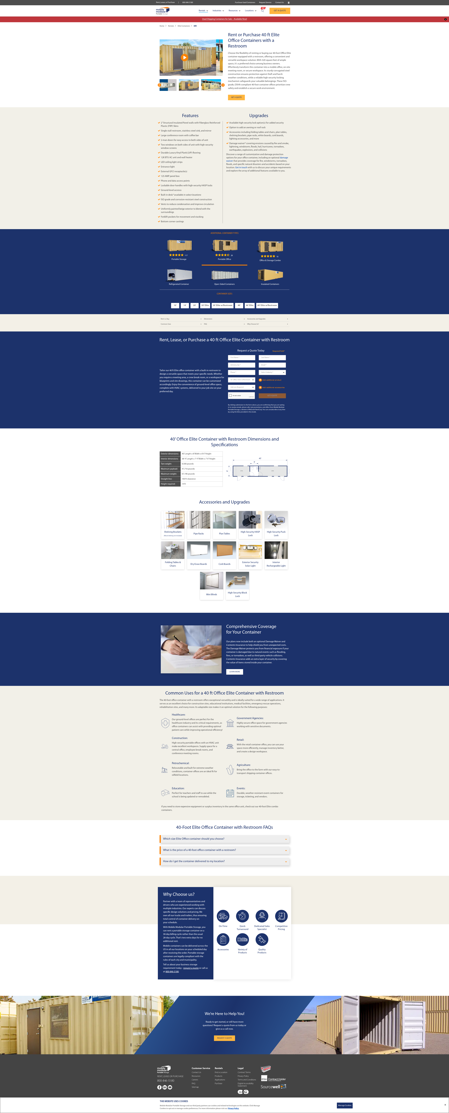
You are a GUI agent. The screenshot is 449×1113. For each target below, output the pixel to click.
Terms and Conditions (247, 1080)
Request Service (265, 3)
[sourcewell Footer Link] (273, 1086)
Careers (195, 1080)
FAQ (205, 324)
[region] (224, 1105)
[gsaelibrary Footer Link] (273, 1078)
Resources (233, 11)
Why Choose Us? (253, 324)
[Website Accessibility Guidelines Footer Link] (243, 1091)
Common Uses (166, 324)
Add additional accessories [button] (273, 387)
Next (223, 85)
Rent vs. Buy (165, 319)
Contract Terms (244, 1072)
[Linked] (165, 1087)
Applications (220, 1080)
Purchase (218, 1084)
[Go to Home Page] (162, 11)
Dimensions (208, 319)
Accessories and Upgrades (256, 319)
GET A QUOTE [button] (236, 97)
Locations (249, 11)
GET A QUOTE (280, 11)
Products (218, 1076)
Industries (217, 11)
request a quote (191, 968)
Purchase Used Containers (245, 3)
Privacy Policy (243, 1076)
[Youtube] (170, 1087)
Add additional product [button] (271, 380)
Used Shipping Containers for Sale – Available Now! (224, 19)
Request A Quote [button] (224, 1038)
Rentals (202, 11)
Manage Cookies (344, 1105)
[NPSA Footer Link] (266, 1069)
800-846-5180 (187, 3)
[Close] (445, 1104)
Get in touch (241, 167)
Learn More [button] (234, 672)
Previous (159, 85)
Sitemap (195, 1087)
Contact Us (279, 3)
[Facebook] (159, 1087)
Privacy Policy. (233, 1108)
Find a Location (221, 1072)
